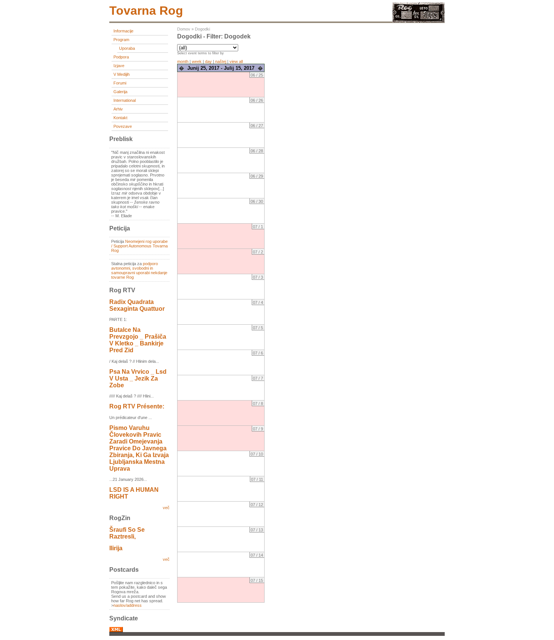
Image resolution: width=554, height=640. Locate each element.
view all (236, 61)
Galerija (120, 91)
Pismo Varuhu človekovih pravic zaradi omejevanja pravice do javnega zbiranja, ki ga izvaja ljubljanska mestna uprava (139, 448)
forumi (119, 83)
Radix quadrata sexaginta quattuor (137, 305)
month (182, 61)
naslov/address (127, 605)
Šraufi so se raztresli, (127, 533)
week (197, 61)
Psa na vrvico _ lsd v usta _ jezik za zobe (138, 378)
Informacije (123, 31)
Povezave (122, 126)
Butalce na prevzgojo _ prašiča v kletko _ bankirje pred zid (137, 340)
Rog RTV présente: (136, 406)
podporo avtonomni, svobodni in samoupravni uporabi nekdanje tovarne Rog (139, 270)
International (124, 100)
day (208, 61)
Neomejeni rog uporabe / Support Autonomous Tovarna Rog (139, 246)
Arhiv (118, 109)
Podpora (121, 57)
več (166, 507)
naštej (220, 61)
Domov (183, 29)
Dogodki (202, 29)
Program (121, 39)
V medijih (121, 74)
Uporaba (127, 48)
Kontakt (120, 117)
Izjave (118, 65)
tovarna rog (146, 10)
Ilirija (115, 548)
